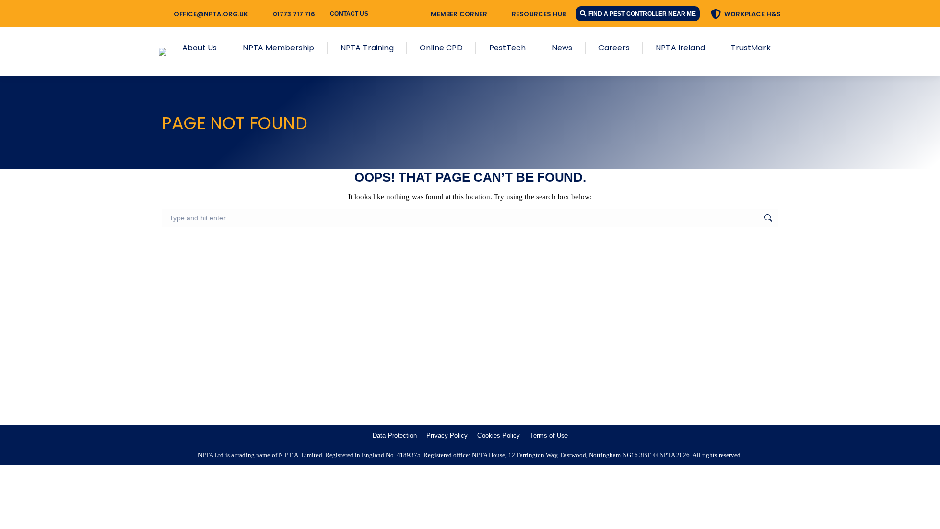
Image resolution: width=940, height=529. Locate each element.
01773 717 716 (294, 14)
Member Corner (459, 14)
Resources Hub (539, 14)
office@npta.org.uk (211, 14)
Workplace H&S (752, 14)
